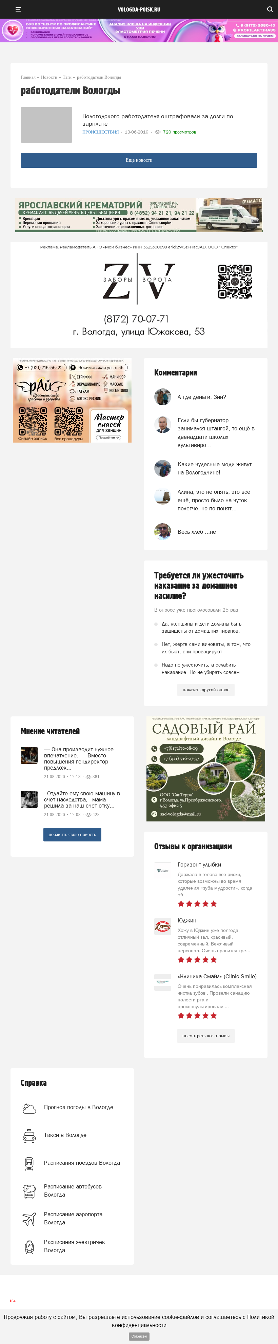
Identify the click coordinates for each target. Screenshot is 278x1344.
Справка (34, 1083)
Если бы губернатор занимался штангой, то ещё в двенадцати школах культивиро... (216, 432)
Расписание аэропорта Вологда (73, 1218)
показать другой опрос (206, 689)
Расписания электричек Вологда (74, 1246)
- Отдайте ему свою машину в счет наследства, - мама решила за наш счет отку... (82, 799)
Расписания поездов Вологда (82, 1162)
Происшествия (101, 132)
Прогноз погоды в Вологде (78, 1107)
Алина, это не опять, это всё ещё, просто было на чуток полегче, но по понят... (214, 500)
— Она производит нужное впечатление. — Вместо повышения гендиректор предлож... (79, 758)
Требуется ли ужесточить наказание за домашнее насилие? (199, 586)
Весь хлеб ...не (197, 531)
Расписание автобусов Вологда (73, 1190)
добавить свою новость (72, 834)
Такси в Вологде (65, 1135)
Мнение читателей (50, 731)
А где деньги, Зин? (202, 396)
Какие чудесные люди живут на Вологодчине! (215, 468)
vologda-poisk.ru (139, 9)
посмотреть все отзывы (206, 1035)
